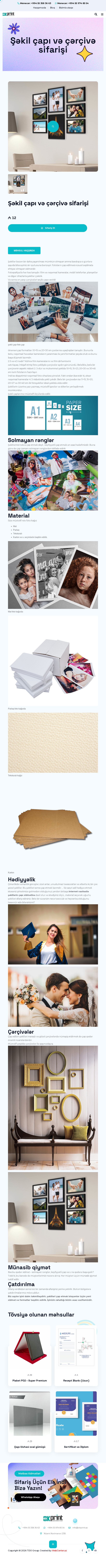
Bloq (52, 7)
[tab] (17, 184)
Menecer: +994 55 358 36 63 (35, 3)
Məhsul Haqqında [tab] (24, 250)
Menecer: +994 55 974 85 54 (73, 3)
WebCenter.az (59, 1550)
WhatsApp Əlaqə (30, 1497)
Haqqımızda (39, 7)
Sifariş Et (49, 228)
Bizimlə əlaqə (66, 7)
